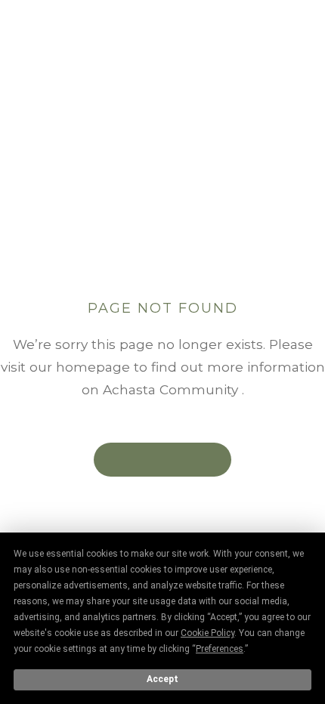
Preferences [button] (219, 649)
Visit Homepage (162, 459)
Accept (162, 679)
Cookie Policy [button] (207, 633)
